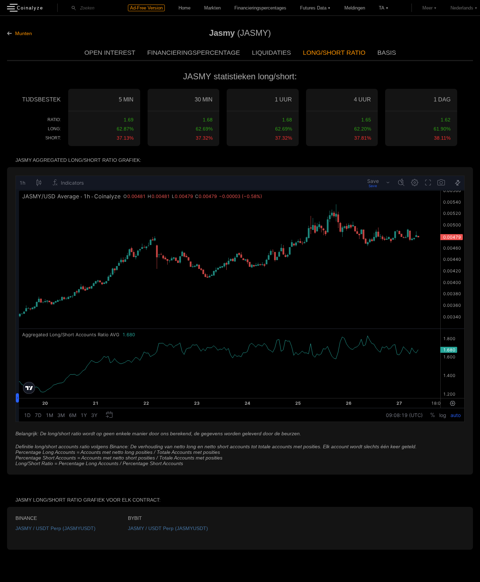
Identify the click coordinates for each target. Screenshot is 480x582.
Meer (427, 8)
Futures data (313, 8)
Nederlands (461, 8)
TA (381, 8)
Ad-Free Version (146, 8)
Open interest (109, 52)
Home (184, 8)
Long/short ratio (334, 52)
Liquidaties (271, 52)
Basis (386, 52)
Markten (212, 8)
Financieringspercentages (260, 8)
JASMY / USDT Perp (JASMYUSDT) (55, 528)
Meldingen (354, 8)
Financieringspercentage (193, 52)
